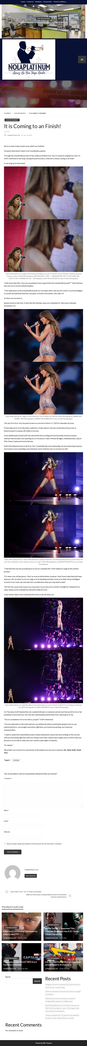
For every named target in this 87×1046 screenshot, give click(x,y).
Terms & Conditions (59, 1)
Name (6, 810)
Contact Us (30, 1)
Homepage (7, 113)
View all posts (31, 876)
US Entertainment (20, 113)
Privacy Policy (47, 1)
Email (6, 821)
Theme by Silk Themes (43, 1043)
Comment (8, 778)
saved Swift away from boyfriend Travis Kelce (32, 587)
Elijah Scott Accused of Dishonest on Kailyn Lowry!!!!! (20, 932)
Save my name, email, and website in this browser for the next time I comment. (34, 844)
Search (7, 977)
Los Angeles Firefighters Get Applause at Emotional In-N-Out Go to (63, 963)
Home (23, 1)
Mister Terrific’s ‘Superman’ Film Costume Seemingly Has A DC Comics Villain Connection (62, 931)
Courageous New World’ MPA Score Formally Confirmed (20, 963)
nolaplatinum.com (13, 135)
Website (7, 832)
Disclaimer (38, 1)
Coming (16, 760)
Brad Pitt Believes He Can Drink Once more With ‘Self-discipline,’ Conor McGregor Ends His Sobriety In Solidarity (62, 1008)
